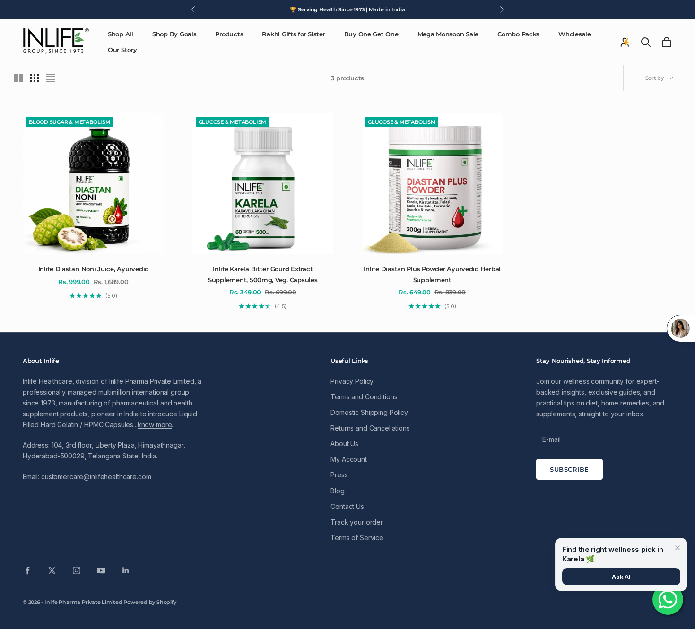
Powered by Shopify (149, 602)
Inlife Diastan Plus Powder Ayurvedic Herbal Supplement (432, 274)
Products (229, 34)
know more (155, 425)
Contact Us (347, 506)
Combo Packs (518, 34)
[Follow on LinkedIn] (125, 570)
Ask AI (621, 576)
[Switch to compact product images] (50, 78)
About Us (344, 443)
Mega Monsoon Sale (448, 34)
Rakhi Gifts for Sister (293, 34)
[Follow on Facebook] (27, 570)
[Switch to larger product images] (18, 78)
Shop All (120, 34)
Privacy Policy (352, 381)
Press (339, 475)
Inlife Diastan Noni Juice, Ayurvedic (93, 269)
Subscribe (569, 469)
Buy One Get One (371, 34)
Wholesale (574, 34)
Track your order (356, 522)
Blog (337, 491)
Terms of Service (356, 538)
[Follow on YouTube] (101, 570)
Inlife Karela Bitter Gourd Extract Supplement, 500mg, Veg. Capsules (263, 274)
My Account (348, 459)
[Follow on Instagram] (76, 570)
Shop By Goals (174, 34)
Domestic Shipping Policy (369, 412)
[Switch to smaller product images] (34, 78)
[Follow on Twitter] (52, 570)
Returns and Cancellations (370, 428)
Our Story (122, 49)
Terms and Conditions (363, 397)
